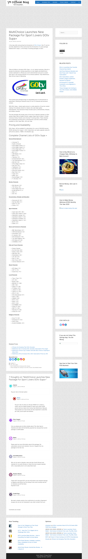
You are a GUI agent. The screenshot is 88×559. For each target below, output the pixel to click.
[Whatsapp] (18, 359)
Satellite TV (12, 363)
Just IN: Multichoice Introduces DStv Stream (20, 366)
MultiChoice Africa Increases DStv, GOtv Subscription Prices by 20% (30, 353)
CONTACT (73, 2)
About (41, 555)
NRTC (47, 537)
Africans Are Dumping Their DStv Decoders (23, 347)
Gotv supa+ (15, 364)
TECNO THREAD (64, 2)
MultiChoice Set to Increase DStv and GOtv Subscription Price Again (30, 348)
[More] (23, 359)
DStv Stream (37, 45)
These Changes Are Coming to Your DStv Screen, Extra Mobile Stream (26, 367)
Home (38, 2)
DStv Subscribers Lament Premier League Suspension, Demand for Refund (67, 78)
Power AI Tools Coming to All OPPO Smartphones (64, 537)
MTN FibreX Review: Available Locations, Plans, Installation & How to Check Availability (29, 542)
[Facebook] (10, 359)
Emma (18, 397)
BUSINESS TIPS (46, 2)
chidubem (48, 525)
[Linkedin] (15, 359)
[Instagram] (21, 359)
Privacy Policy (47, 555)
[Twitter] (13, 359)
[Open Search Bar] (79, 2)
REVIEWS (55, 2)
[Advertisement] (44, 15)
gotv (11, 364)
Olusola (47, 539)
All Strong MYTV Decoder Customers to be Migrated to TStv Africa (67, 84)
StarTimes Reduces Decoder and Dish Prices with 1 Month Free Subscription (68, 72)
